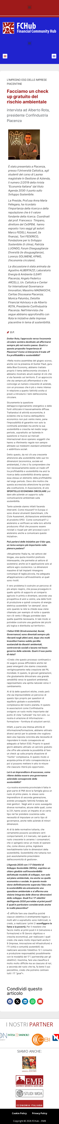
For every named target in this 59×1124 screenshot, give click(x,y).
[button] (29, 7)
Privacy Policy (39, 1113)
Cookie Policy (19, 1113)
